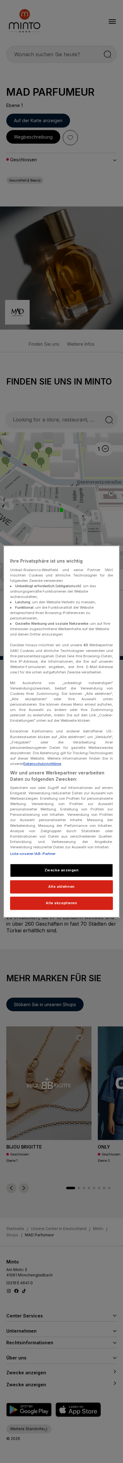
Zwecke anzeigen (61, 870)
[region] (61, 731)
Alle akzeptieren (61, 903)
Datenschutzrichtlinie (42, 763)
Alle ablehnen (61, 886)
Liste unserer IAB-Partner (33, 853)
